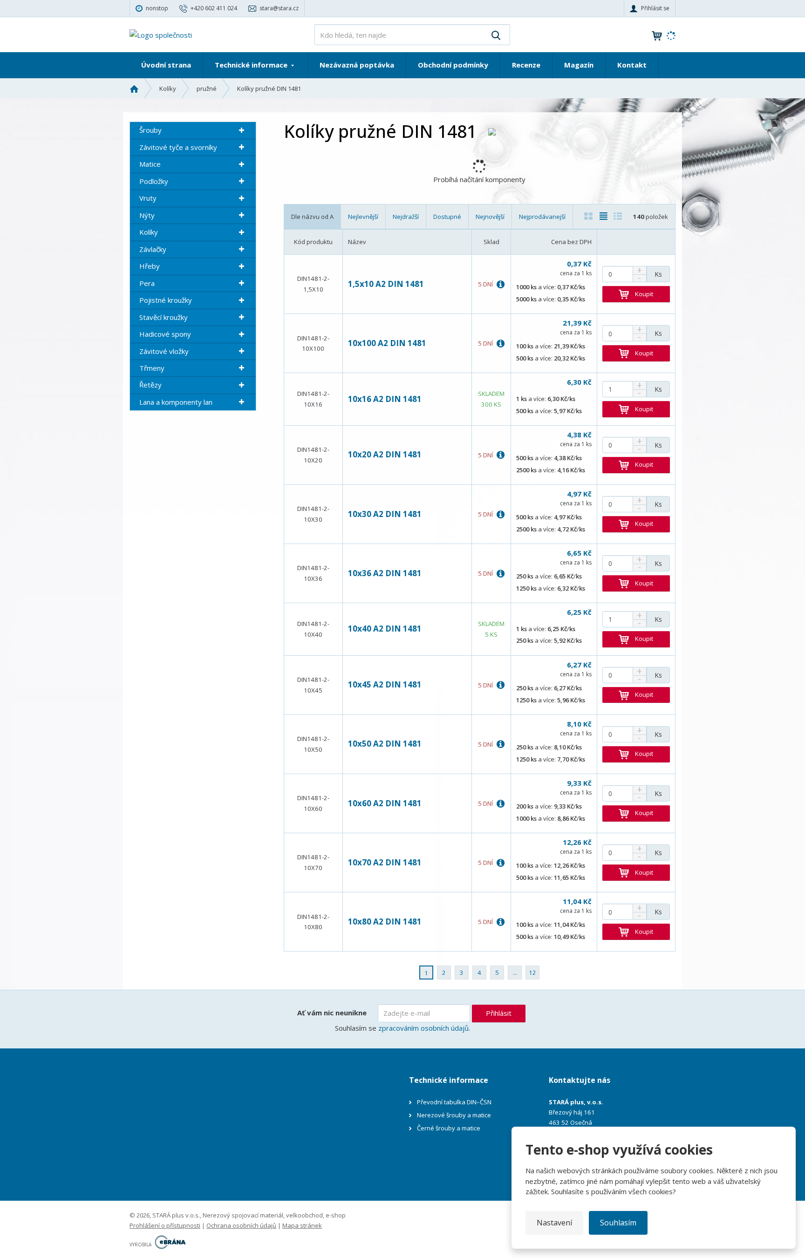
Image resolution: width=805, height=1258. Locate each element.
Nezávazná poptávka (357, 64)
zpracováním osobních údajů (423, 1028)
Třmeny (151, 368)
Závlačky (152, 249)
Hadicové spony (165, 334)
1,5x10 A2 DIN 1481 (386, 284)
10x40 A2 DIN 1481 (385, 628)
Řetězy (150, 384)
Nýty (147, 215)
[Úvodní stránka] (161, 34)
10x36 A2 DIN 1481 (385, 573)
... (515, 972)
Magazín (579, 64)
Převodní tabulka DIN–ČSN (454, 1102)
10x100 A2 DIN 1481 (387, 343)
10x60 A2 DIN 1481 (385, 803)
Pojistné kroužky (165, 300)
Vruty (148, 198)
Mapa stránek (302, 1225)
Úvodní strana (166, 64)
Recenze (526, 64)
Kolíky (148, 232)
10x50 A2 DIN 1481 (385, 743)
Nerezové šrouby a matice (454, 1115)
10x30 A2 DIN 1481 (385, 514)
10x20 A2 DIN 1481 (385, 454)
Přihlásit (499, 1013)
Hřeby (149, 266)
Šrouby (150, 130)
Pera (147, 283)
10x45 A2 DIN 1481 (385, 684)
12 (532, 972)
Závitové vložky (164, 351)
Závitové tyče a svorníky (178, 147)
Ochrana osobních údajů (241, 1225)
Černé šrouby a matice (448, 1128)
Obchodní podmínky (453, 64)
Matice (150, 164)
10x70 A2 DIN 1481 (385, 862)
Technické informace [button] (252, 64)
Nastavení (554, 1222)
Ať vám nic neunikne (332, 1012)
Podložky (153, 181)
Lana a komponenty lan (175, 402)
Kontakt (632, 64)
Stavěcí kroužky (163, 317)
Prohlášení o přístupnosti (165, 1225)
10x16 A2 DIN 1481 (385, 399)
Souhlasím (618, 1222)
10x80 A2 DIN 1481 (385, 921)
